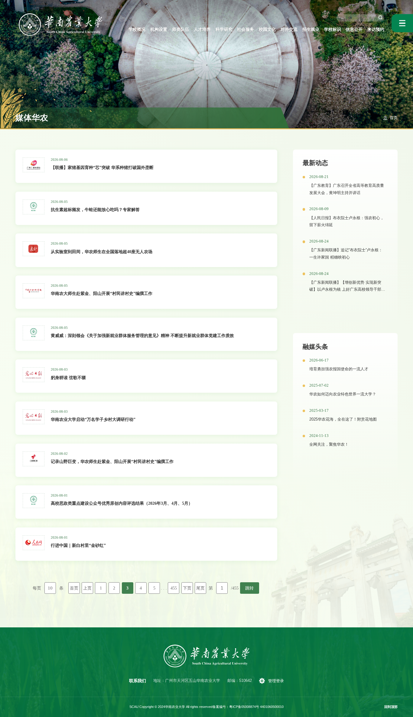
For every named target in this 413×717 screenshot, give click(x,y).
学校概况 (136, 29)
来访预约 (375, 29)
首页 (394, 118)
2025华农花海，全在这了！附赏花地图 (343, 419)
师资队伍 (180, 29)
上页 (87, 588)
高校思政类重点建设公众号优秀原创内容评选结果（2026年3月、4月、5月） (122, 503)
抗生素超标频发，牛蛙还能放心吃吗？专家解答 (95, 209)
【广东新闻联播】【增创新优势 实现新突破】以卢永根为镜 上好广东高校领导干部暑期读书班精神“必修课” (347, 289)
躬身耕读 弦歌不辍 (68, 377)
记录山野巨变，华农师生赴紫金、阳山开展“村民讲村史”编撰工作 (112, 461)
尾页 (200, 588)
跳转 (249, 588)
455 (174, 588)
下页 (187, 588)
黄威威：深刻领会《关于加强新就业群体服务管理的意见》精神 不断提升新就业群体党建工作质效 (142, 335)
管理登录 (276, 681)
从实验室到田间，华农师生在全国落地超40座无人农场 (101, 251)
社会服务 (245, 29)
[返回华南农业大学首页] (60, 15)
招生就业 (310, 29)
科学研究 (224, 29)
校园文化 (267, 29)
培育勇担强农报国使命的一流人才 (338, 369)
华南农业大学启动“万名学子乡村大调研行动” (93, 419)
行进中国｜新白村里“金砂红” (78, 545)
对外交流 (289, 29)
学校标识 (332, 29)
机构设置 (158, 29)
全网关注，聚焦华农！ (329, 444)
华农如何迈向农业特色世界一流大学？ (342, 394)
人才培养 (202, 29)
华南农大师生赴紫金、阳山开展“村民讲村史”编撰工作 (101, 293)
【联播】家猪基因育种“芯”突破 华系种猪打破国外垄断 (102, 167)
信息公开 (354, 29)
